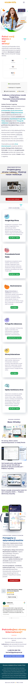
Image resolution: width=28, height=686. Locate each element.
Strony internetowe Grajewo (17, 673)
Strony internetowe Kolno (20, 677)
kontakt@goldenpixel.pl (14, 652)
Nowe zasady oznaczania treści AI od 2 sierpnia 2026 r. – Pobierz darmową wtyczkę (14, 491)
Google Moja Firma (12, 220)
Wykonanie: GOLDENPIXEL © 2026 (14, 682)
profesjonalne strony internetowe (12, 110)
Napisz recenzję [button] (12, 597)
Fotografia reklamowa (13, 324)
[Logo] (10, 2)
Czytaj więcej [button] (6, 614)
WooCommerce (16, 286)
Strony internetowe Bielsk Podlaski (17, 675)
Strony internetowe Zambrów (8, 677)
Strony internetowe (12, 354)
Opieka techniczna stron (14, 390)
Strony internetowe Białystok (14, 671)
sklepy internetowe (17, 112)
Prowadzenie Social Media (12, 255)
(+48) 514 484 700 (14, 650)
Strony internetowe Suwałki (9, 668)
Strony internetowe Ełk (12, 670)
